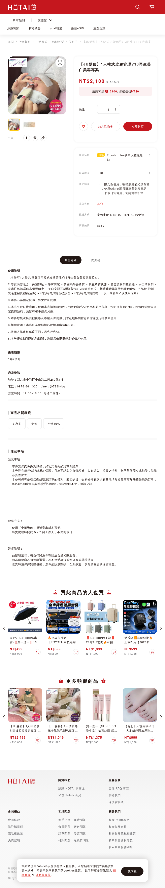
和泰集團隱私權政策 (122, 833)
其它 (100, 204)
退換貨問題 (81, 840)
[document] (82, 870)
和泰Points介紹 (119, 820)
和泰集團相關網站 (121, 847)
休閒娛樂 (58, 42)
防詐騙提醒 (15, 826)
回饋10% (53, 424)
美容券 (73, 42)
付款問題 (64, 840)
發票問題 (80, 833)
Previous (4, 628)
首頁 (11, 42)
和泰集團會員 (118, 826)
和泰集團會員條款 (121, 840)
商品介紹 (71, 260)
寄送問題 (80, 826)
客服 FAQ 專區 (119, 788)
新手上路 (64, 820)
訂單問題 (64, 833)
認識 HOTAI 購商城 (71, 788)
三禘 (100, 173)
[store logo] (22, 7)
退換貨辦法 (116, 802)
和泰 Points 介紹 (69, 795)
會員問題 (64, 826)
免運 (34, 424)
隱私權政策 (43, 875)
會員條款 (14, 820)
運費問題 (80, 820)
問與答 (95, 260)
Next (161, 628)
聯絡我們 (115, 795)
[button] (60, 62)
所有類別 (25, 42)
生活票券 (41, 42)
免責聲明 (14, 840)
